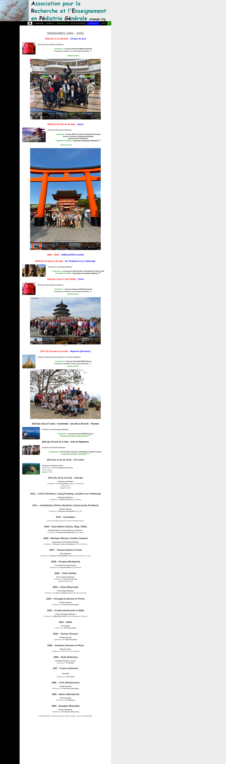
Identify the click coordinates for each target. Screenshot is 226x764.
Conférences (49, 23)
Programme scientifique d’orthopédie (74, 454)
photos (81, 521)
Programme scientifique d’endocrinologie (74, 436)
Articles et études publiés (78, 23)
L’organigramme (39, 23)
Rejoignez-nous (93, 23)
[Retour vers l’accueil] (30, 23)
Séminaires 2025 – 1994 (62, 23)
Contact (103, 23)
